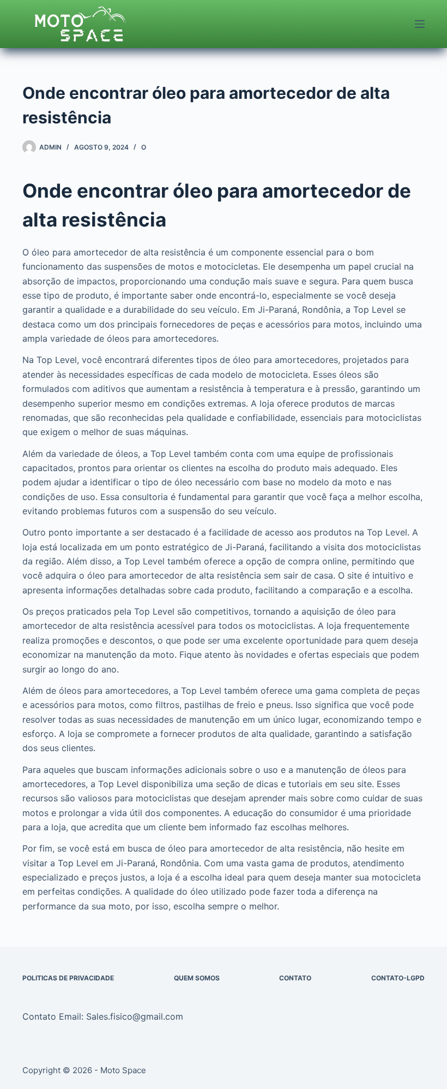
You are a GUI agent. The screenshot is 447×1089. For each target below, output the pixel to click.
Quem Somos (197, 978)
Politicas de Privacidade (68, 978)
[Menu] (420, 24)
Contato (295, 978)
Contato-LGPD (398, 978)
